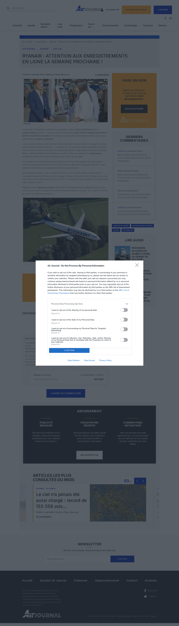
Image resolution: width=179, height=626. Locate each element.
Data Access (89, 360)
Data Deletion (74, 360)
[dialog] (89, 313)
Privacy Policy (105, 360)
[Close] (138, 266)
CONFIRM (69, 350)
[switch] (124, 310)
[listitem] (89, 303)
